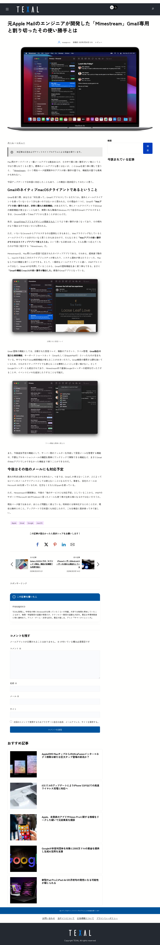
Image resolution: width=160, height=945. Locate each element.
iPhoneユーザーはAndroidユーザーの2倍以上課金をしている (68, 564)
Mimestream (19, 170)
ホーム (11, 142)
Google (30, 523)
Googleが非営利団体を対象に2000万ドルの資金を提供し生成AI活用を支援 (70, 850)
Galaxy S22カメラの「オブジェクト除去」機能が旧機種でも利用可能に (41, 564)
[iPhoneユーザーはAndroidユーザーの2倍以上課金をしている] (88, 561)
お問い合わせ (48, 918)
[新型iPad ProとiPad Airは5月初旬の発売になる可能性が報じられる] (23, 879)
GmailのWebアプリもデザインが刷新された (34, 221)
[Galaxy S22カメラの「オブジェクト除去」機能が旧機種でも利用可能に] (22, 561)
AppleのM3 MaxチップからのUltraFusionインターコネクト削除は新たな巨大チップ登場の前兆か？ (70, 755)
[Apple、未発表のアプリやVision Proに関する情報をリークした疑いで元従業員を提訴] (23, 816)
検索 (110, 140)
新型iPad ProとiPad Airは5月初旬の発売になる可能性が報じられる (70, 881)
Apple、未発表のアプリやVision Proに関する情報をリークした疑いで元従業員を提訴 (70, 818)
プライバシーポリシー (107, 918)
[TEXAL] (27, 7)
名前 (13, 683)
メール (14, 696)
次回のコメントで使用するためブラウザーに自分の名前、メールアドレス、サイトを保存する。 (57, 721)
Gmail (22, 523)
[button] (37, 544)
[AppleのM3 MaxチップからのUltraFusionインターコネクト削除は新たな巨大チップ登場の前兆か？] (23, 753)
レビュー (98, 42)
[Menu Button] (7, 9)
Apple (14, 523)
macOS (39, 523)
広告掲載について (85, 918)
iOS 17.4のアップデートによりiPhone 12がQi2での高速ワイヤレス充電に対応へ (70, 787)
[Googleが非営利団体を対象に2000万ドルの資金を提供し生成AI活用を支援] (23, 847)
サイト (13, 709)
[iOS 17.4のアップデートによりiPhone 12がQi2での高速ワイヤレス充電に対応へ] (23, 784)
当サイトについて (66, 918)
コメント (15, 648)
